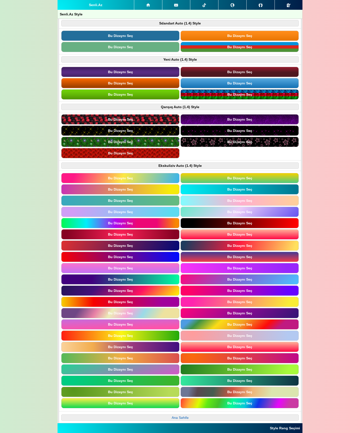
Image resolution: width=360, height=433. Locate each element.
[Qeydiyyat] (288, 5)
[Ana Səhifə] (148, 5)
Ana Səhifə (180, 418)
